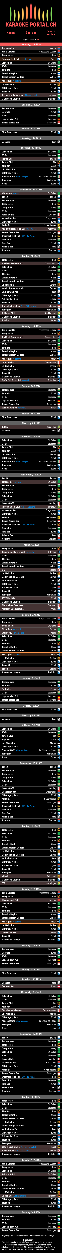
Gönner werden (50, 32)
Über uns (31, 32)
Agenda (11, 32)
